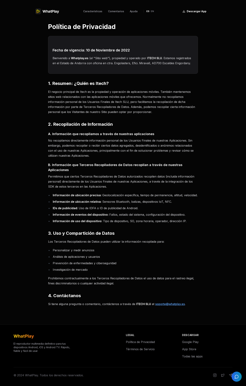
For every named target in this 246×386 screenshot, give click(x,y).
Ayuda (134, 11)
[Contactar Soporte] (237, 377)
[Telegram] (230, 375)
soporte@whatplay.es (170, 304)
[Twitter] (223, 375)
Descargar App (196, 11)
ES (147, 11)
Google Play (190, 342)
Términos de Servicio (140, 349)
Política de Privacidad (140, 342)
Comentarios (116, 11)
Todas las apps (192, 356)
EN (152, 11)
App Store (189, 349)
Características (92, 11)
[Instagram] (215, 375)
